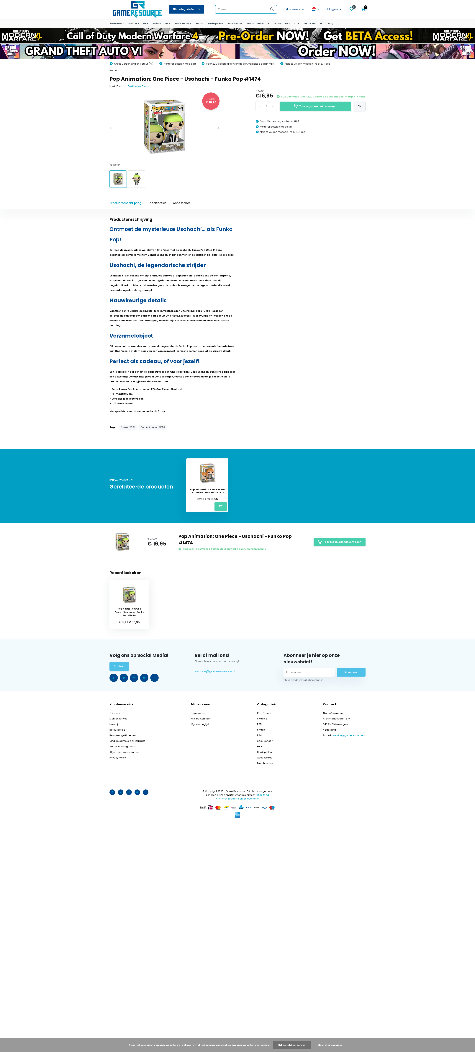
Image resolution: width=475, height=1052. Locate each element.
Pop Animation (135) (153, 427)
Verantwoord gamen (122, 746)
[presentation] (110, 129)
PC (321, 23)
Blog (330, 23)
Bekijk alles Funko (138, 86)
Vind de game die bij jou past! (127, 741)
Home (113, 70)
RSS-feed (263, 795)
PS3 (287, 23)
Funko (200, 23)
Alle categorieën (183, 9)
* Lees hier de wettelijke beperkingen (303, 680)
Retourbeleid (117, 730)
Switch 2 (133, 23)
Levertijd (114, 724)
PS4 (167, 23)
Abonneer (351, 672)
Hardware (274, 23)
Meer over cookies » (330, 1045)
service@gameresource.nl (215, 671)
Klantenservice (295, 9)
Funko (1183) (128, 427)
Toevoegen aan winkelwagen (318, 106)
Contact (119, 666)
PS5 (145, 23)
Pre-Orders (116, 23)
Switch (156, 23)
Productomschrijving (125, 203)
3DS (296, 23)
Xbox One (309, 23)
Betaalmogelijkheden (122, 735)
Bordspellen (215, 23)
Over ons (114, 713)
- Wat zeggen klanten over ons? (237, 798)
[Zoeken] (272, 9)
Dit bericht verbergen (292, 1045)
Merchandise (255, 23)
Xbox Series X (183, 23)
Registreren (198, 713)
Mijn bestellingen (201, 718)
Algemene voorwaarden (124, 752)
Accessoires (234, 23)
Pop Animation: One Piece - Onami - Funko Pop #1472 (207, 491)
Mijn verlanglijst (200, 724)
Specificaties (157, 203)
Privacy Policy (117, 757)
